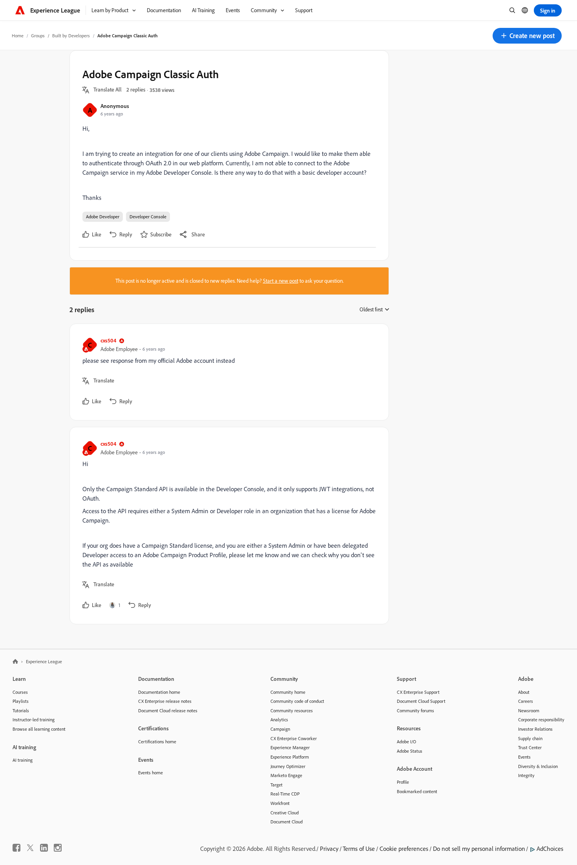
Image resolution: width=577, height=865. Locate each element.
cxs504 (108, 340)
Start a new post (280, 280)
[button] (527, 36)
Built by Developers (71, 35)
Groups (38, 35)
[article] (227, 372)
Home (18, 35)
